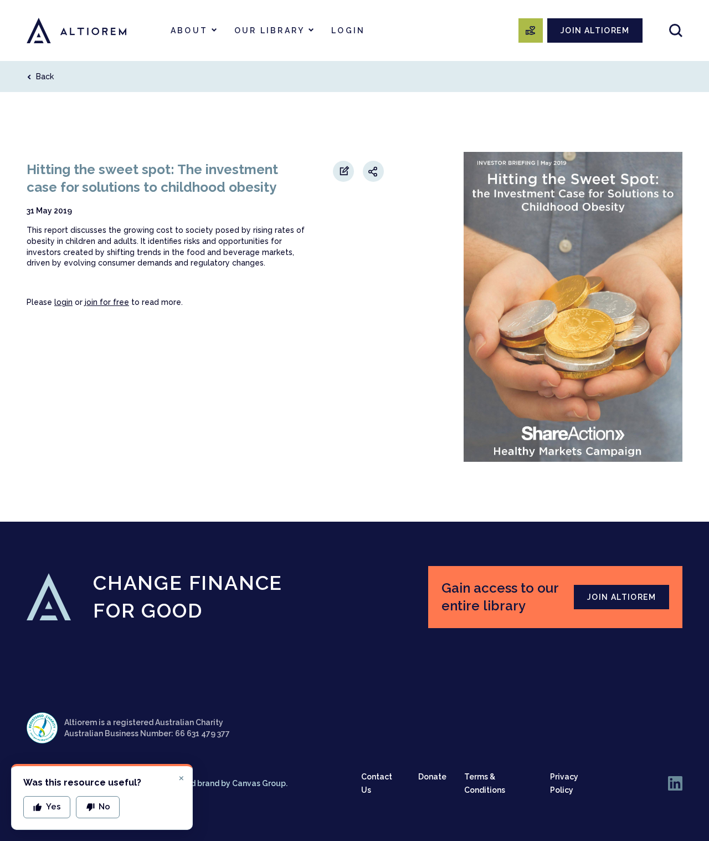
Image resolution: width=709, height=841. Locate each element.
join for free (107, 302)
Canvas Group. (259, 783)
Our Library (269, 30)
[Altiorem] (76, 30)
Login (348, 30)
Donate (432, 776)
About (189, 30)
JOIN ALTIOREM (595, 30)
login (63, 302)
